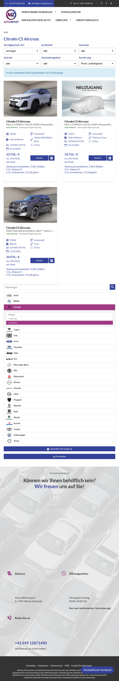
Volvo (16, 440)
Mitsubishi (18, 376)
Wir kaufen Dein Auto (36, 20)
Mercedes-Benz (21, 364)
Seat (15, 411)
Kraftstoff (47, 44)
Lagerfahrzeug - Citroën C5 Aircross (30, 131)
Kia (15, 358)
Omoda (17, 388)
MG (15, 370)
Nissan (16, 382)
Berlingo (12, 315)
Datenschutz (57, 665)
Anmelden (31, 665)
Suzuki (16, 423)
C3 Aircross (13, 319)
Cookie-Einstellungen (81, 665)
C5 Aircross (13, 323)
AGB (67, 665)
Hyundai (17, 347)
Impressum (43, 665)
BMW (16, 301)
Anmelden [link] (61, 456)
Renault (17, 405)
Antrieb (8, 57)
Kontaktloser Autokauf (97, 670)
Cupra (16, 329)
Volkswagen (19, 435)
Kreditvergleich (87, 20)
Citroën (17, 307)
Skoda (16, 417)
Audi (15, 295)
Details (39, 158)
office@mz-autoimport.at (41, 3)
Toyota (16, 429)
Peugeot (17, 399)
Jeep (15, 353)
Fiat (15, 335)
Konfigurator (71, 11)
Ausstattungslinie (50, 57)
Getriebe (84, 44)
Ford (15, 341)
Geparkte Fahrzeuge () (61, 448)
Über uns (62, 20)
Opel (15, 393)
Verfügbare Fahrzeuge (37, 11)
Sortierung (85, 57)
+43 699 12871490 (17, 3)
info (6, 32)
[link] (52, 158)
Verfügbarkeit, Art (14, 44)
